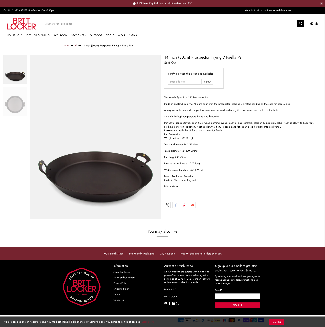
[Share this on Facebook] (175, 205)
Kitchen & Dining (38, 35)
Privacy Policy (120, 283)
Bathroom (60, 35)
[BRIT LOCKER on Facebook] (169, 304)
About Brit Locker (122, 272)
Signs (133, 35)
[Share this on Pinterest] (184, 205)
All (75, 45)
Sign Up (238, 305)
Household (15, 35)
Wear (121, 35)
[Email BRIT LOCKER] (165, 304)
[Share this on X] (167, 205)
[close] (321, 3)
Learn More (148, 322)
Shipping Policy (121, 288)
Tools (110, 35)
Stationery (78, 35)
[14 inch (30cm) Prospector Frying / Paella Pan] (95, 137)
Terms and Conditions (124, 277)
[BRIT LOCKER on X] (177, 304)
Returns (117, 294)
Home (66, 45)
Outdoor (96, 35)
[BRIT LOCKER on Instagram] (173, 304)
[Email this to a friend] (192, 205)
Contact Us (118, 300)
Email (218, 290)
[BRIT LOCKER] (22, 24)
